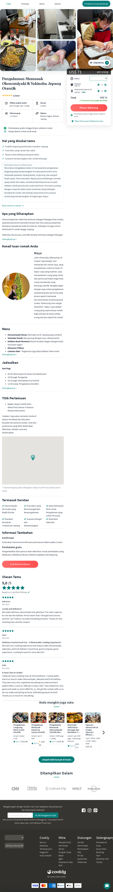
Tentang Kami (46, 848)
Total (73, 98)
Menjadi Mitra (65, 842)
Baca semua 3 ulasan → (13, 205)
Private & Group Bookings (96, 3)
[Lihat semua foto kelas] (18, 40)
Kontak (80, 842)
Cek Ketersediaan (20, 564)
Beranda (6, 70)
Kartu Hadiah (45, 855)
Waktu (77, 79)
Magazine (44, 852)
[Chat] (107, 886)
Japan (15, 70)
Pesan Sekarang (89, 107)
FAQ (79, 852)
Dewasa (77, 85)
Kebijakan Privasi (40, 823)
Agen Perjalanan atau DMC (66, 862)
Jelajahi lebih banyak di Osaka (56, 759)
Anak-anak (83, 90)
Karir (98, 855)
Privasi (80, 855)
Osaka (22, 70)
